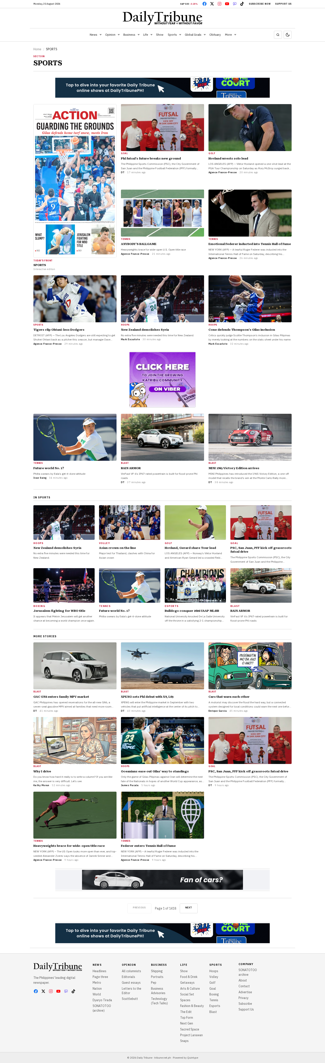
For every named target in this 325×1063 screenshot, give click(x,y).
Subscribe (245, 1004)
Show (159, 35)
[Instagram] (219, 3)
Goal (212, 989)
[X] (212, 3)
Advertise (245, 992)
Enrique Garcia (217, 710)
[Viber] (234, 3)
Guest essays (131, 983)
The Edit (186, 1012)
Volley (213, 977)
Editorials (128, 977)
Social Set (187, 994)
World (97, 994)
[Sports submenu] (180, 34)
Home (37, 49)
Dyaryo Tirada (102, 1000)
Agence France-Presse (222, 172)
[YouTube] (227, 3)
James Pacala (130, 785)
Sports (172, 35)
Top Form (186, 1018)
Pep (153, 983)
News (93, 35)
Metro (97, 983)
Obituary (215, 35)
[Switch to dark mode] (288, 35)
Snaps (184, 1041)
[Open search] (278, 35)
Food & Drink (188, 977)
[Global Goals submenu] (204, 34)
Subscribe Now (260, 3)
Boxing (214, 994)
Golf (212, 983)
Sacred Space (189, 1029)
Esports (214, 1006)
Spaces (185, 1000)
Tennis (213, 1000)
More (228, 35)
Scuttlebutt (130, 999)
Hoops (213, 971)
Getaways (187, 983)
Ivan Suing (39, 477)
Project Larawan (191, 1035)
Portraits (157, 977)
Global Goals (193, 35)
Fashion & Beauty (192, 1006)
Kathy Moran (41, 785)
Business (129, 35)
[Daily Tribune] (163, 18)
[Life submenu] (151, 34)
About (243, 980)
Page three (100, 977)
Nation (97, 989)
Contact (244, 986)
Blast (213, 1012)
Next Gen (186, 1023)
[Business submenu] (138, 34)
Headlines (99, 971)
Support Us (283, 3)
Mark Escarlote (130, 339)
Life (145, 35)
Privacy (244, 998)
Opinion (110, 35)
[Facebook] (204, 3)
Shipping (157, 971)
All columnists (131, 971)
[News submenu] (100, 34)
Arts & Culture (190, 989)
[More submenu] (235, 34)
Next (188, 907)
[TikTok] (242, 3)
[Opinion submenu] (118, 34)
